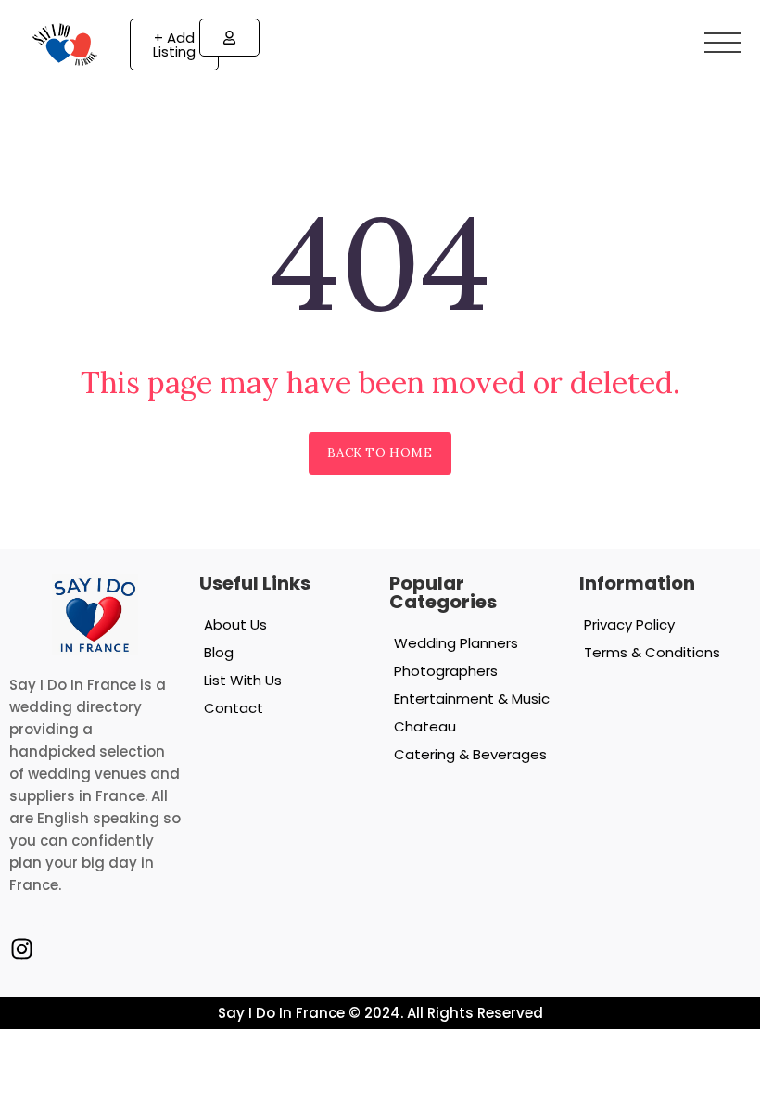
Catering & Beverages (470, 754)
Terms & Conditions (652, 652)
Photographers (446, 671)
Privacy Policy (629, 624)
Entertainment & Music (472, 698)
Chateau (425, 726)
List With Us (243, 680)
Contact (233, 708)
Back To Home (379, 453)
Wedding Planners (456, 643)
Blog (219, 652)
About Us (235, 624)
